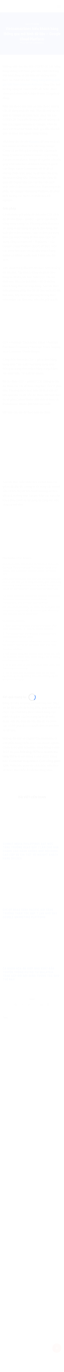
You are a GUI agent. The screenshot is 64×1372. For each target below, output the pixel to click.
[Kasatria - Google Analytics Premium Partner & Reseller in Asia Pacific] (32, 683)
